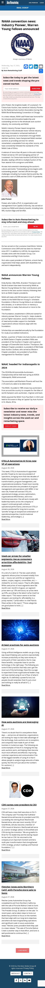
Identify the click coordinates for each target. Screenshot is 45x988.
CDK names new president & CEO (19, 804)
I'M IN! (35, 226)
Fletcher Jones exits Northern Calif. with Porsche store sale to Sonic (19, 889)
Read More (6, 519)
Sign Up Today (11, 426)
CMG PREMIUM (33, 2)
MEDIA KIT (15, 973)
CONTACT (28, 973)
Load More (22, 950)
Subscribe (36, 88)
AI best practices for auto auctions (20, 645)
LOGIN (42, 2)
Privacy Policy (38, 94)
